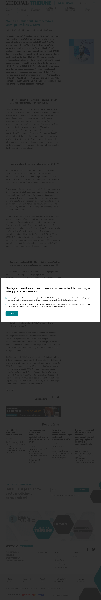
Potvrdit (12, 313)
